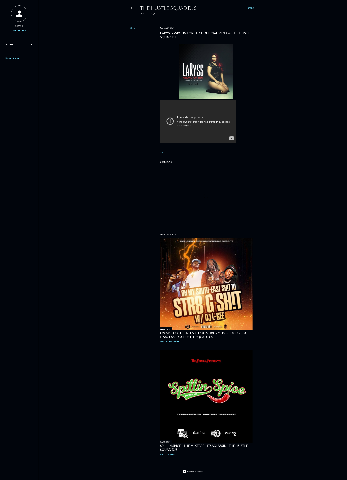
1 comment (170, 454)
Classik (19, 25)
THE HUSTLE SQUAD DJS (168, 8)
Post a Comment (172, 342)
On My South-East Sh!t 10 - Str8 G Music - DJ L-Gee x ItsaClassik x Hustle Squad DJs (203, 335)
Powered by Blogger (195, 471)
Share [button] (132, 28)
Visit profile (19, 30)
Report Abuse (12, 58)
